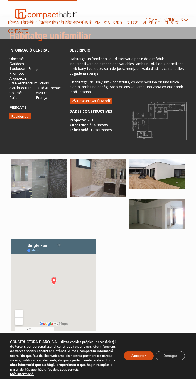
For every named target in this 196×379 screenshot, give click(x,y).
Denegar (170, 355)
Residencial (20, 116)
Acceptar (138, 355)
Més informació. (22, 374)
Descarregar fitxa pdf (93, 100)
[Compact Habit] (46, 10)
